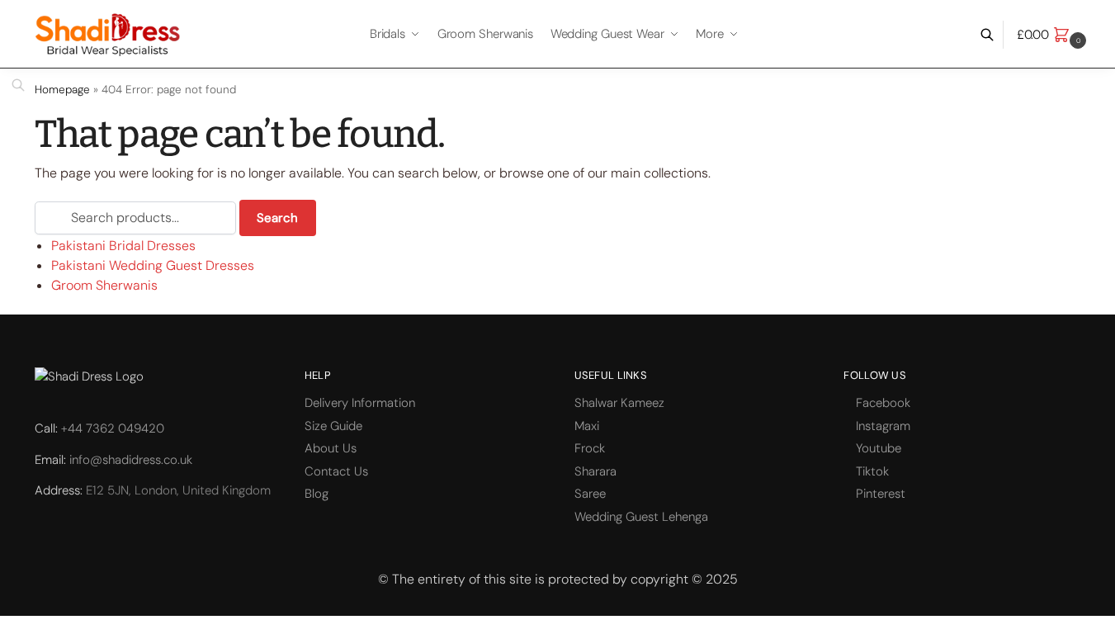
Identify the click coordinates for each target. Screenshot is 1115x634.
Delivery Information (360, 403)
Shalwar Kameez (619, 403)
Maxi (586, 426)
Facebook (883, 403)
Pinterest (880, 493)
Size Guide (333, 426)
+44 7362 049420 (112, 428)
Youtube (878, 448)
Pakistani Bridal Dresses (123, 245)
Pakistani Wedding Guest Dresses (152, 265)
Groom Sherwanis (104, 285)
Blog (316, 493)
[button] (1053, 34)
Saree (590, 493)
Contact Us (336, 471)
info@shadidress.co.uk (130, 460)
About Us (331, 448)
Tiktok (872, 471)
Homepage (62, 90)
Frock (589, 448)
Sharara (595, 471)
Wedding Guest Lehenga (641, 517)
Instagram (883, 426)
